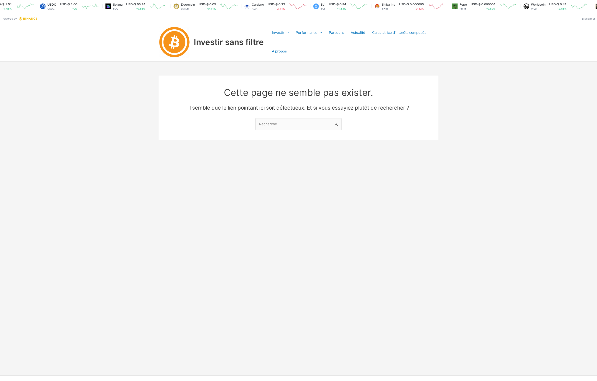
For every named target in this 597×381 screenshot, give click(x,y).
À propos (279, 51)
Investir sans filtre (229, 42)
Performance (306, 32)
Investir (278, 32)
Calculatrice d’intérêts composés (399, 32)
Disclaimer (588, 19)
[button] (286, 32)
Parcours (336, 32)
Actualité (358, 32)
